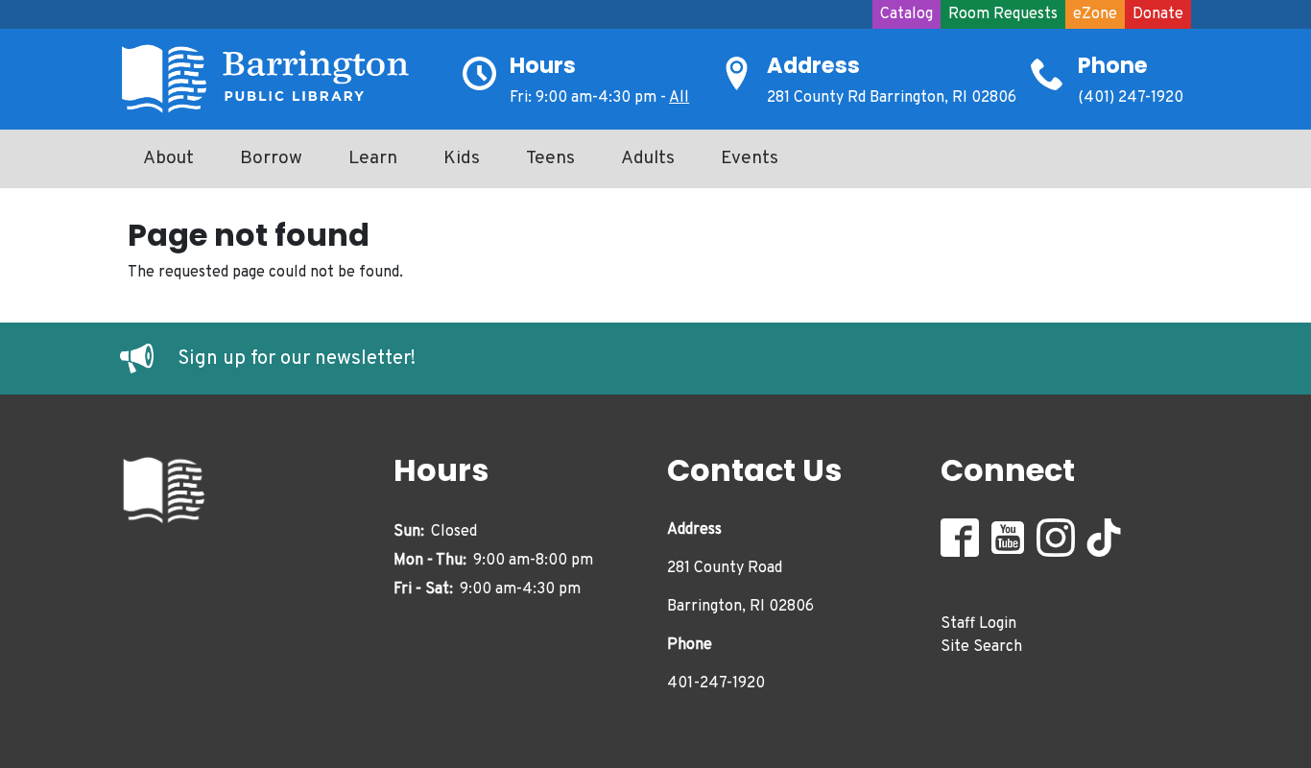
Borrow (271, 158)
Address (813, 65)
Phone (1113, 65)
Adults (648, 158)
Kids (461, 158)
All (679, 98)
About (168, 158)
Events (749, 158)
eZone (1095, 14)
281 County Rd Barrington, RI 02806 (891, 98)
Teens (550, 158)
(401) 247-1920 (1130, 98)
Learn (372, 158)
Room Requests (1003, 14)
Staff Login (978, 624)
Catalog (906, 14)
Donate (1157, 14)
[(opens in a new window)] (149, 359)
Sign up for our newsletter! (297, 359)
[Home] (273, 79)
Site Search (981, 647)
